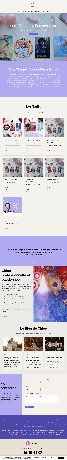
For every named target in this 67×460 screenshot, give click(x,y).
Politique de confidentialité (25, 458)
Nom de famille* (47, 379)
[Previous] (7, 251)
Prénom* (27, 379)
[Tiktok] (30, 452)
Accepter (61, 457)
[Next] (59, 251)
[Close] (65, 458)
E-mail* (27, 386)
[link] (27, 112)
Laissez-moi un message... (32, 393)
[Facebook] (35, 452)
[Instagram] (25, 452)
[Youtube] (40, 452)
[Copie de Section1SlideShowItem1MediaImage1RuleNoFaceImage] (33, 262)
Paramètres (53, 457)
